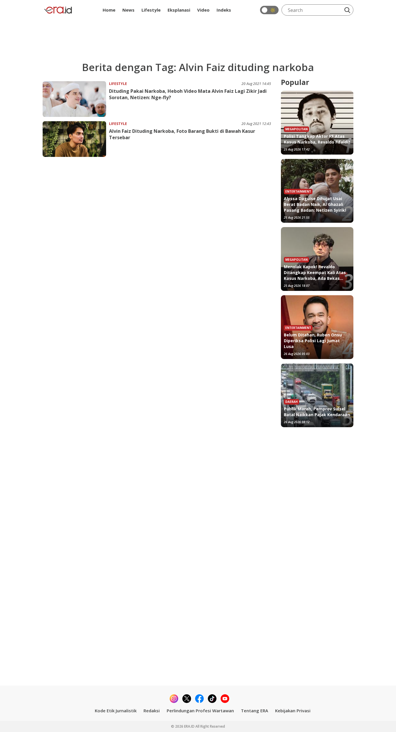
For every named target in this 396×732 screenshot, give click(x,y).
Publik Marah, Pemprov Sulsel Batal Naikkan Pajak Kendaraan (317, 411)
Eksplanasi (179, 10)
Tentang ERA (254, 710)
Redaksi (151, 710)
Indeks (224, 10)
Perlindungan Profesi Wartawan (200, 710)
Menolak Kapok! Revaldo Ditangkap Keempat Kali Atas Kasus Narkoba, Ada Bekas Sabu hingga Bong (315, 272)
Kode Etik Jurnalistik (116, 710)
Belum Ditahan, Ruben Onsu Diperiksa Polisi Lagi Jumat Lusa (313, 340)
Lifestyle (151, 10)
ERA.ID (189, 726)
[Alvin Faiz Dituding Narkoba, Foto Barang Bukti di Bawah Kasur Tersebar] (76, 139)
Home (109, 10)
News (128, 10)
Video (203, 10)
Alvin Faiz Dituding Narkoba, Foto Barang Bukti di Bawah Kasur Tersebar (182, 134)
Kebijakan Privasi (292, 710)
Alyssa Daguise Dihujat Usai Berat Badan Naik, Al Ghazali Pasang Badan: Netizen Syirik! (315, 204)
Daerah (291, 402)
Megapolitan (296, 129)
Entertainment (298, 191)
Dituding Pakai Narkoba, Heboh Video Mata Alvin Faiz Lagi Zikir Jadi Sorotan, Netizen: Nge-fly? (188, 94)
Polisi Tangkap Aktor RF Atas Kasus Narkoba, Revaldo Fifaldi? (317, 139)
